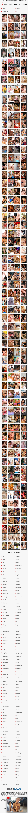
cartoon (4, 93)
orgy (23, 93)
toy (17, 84)
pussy (4, 57)
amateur (4, 48)
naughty (17, 93)
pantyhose (17, 48)
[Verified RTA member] (17, 789)
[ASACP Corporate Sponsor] (10, 789)
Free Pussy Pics (14, 7)
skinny (24, 84)
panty (10, 48)
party (10, 93)
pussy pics (8, 4)
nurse (10, 57)
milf (23, 48)
